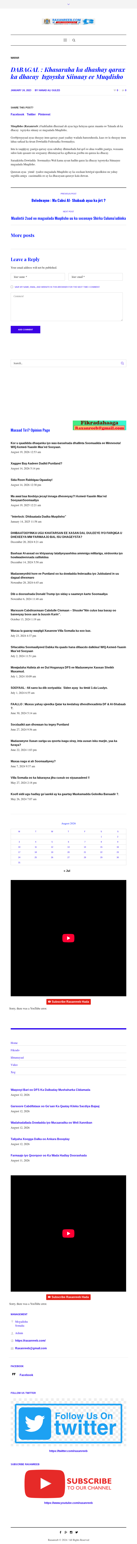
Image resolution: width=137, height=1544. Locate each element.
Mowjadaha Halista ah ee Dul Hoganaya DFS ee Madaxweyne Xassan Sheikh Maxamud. (62, 669)
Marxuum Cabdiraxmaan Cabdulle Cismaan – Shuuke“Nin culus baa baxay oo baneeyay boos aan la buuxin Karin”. (63, 612)
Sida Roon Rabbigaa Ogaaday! (31, 479)
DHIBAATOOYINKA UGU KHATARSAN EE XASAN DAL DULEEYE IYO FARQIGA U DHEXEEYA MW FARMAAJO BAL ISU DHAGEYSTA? (66, 534)
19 (52, 852)
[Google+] (66, 1532)
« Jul (67, 870)
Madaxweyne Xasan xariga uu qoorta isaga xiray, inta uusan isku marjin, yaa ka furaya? (64, 742)
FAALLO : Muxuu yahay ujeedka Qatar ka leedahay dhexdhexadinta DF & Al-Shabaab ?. (68, 706)
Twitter (31, 114)
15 (101, 847)
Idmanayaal (17, 1057)
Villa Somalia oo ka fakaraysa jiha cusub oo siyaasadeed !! (50, 777)
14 (85, 847)
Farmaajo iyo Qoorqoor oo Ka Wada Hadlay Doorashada (49, 1155)
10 (19, 847)
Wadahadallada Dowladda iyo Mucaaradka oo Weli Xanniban (51, 1122)
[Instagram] (71, 1532)
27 (68, 857)
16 (118, 847)
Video (14, 1065)
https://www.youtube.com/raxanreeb (68, 1502)
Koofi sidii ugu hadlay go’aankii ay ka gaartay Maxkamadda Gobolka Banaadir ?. (65, 794)
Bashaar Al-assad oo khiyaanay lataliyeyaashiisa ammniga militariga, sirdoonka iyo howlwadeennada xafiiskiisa (67, 555)
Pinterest (44, 114)
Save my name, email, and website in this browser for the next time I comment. (57, 287)
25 (36, 857)
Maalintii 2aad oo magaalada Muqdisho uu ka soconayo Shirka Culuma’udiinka (68, 218)
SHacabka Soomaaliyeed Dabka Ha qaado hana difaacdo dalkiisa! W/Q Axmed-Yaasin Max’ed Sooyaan (68, 649)
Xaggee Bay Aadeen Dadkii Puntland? (36, 463)
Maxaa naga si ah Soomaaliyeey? (33, 761)
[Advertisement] (63, 397)
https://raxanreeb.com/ (30, 1340)
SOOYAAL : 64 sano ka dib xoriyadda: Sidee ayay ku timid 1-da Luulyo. (59, 687)
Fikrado (15, 1050)
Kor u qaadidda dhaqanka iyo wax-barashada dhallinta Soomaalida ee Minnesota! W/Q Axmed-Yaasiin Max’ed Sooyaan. (66, 445)
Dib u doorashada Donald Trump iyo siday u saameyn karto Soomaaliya (59, 594)
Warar (15, 58)
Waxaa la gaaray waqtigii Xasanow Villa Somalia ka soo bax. (51, 630)
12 (52, 847)
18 (36, 852)
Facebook (17, 114)
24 (19, 857)
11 (36, 847)
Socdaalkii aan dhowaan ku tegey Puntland (40, 724)
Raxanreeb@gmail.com (31, 1348)
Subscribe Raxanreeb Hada (70, 1001)
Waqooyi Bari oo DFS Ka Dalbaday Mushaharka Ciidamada (50, 1089)
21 (85, 852)
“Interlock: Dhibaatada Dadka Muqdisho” (38, 516)
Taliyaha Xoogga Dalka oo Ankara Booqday (40, 1139)
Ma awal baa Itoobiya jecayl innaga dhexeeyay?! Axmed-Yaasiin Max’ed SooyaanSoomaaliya (59, 498)
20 (68, 852)
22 (101, 852)
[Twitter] (76, 1532)
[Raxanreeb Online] (68, 21)
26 (52, 857)
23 (118, 852)
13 (68, 847)
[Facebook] (60, 1532)
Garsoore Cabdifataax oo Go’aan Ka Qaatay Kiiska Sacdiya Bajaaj (55, 1106)
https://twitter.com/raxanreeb (68, 1451)
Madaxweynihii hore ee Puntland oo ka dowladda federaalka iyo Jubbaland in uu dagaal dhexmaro (65, 575)
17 (19, 852)
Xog (13, 1072)
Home (14, 1043)
